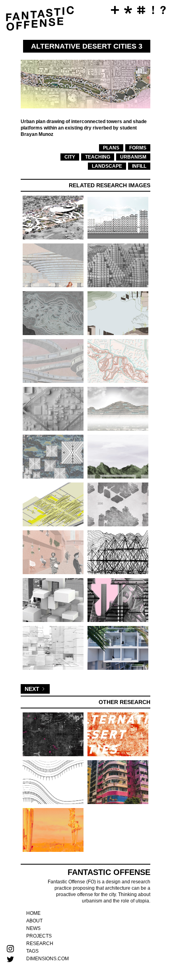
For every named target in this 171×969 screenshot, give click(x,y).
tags (32, 951)
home (33, 913)
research (39, 943)
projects (39, 936)
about (34, 921)
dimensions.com (47, 958)
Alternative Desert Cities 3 (11, 91)
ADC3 (11, 43)
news (33, 928)
